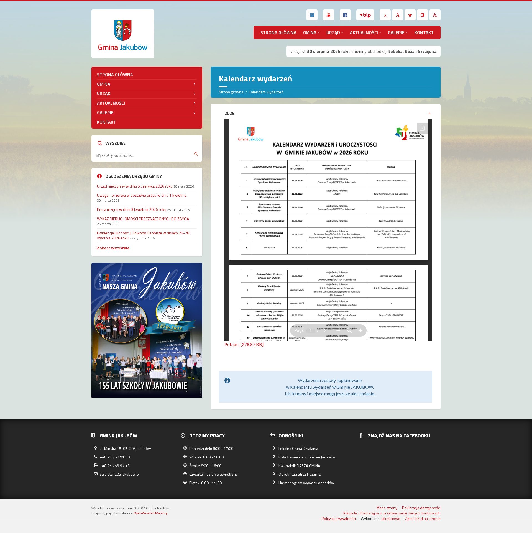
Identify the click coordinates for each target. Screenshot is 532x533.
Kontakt (424, 32)
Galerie (396, 32)
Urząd (333, 32)
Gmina (309, 32)
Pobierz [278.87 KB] (244, 344)
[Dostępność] (435, 14)
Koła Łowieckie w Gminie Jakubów (306, 457)
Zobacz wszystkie (113, 247)
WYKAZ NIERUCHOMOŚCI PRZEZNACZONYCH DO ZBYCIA (143, 219)
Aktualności (364, 32)
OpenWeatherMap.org (150, 513)
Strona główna (278, 32)
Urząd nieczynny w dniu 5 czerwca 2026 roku (135, 186)
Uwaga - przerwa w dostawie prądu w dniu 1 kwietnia (141, 195)
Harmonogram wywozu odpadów (306, 483)
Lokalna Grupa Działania (298, 448)
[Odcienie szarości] (422, 14)
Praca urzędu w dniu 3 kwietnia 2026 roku (131, 209)
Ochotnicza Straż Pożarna (299, 474)
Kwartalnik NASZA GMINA (299, 465)
